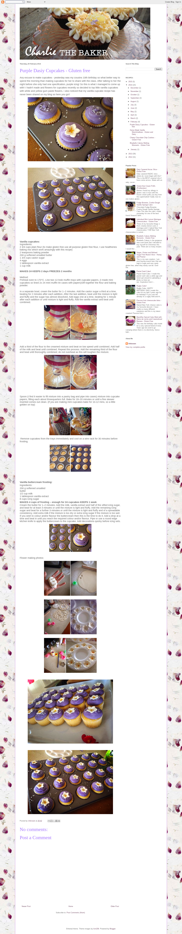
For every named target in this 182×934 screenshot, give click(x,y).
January (134, 149)
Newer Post (26, 906)
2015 (130, 82)
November (135, 91)
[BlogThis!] (51, 821)
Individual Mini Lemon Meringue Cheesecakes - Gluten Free (149, 220)
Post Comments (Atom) (76, 913)
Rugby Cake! (142, 286)
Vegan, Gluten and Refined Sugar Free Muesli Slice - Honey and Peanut (149, 255)
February (134, 122)
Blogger (112, 929)
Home (70, 906)
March (133, 118)
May (132, 112)
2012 (130, 157)
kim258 (96, 929)
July (132, 105)
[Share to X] (54, 821)
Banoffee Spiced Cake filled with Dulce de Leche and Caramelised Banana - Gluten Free (149, 319)
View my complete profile (135, 347)
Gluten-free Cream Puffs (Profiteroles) (146, 187)
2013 (130, 154)
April (133, 115)
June (133, 108)
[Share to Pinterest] (59, 821)
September (135, 98)
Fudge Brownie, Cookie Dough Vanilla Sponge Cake (148, 204)
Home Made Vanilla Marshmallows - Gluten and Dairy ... (141, 132)
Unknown (132, 344)
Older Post (115, 906)
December (135, 88)
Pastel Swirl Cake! (144, 271)
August (134, 101)
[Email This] (49, 821)
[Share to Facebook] (56, 821)
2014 (130, 85)
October (134, 95)
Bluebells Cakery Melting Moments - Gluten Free (140, 144)
